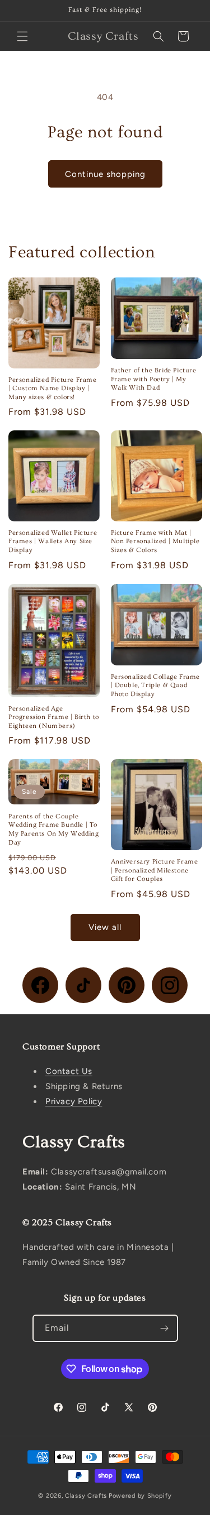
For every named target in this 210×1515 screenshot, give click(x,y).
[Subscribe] (164, 1328)
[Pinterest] (126, 985)
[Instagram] (170, 985)
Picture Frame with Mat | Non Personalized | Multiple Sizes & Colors (155, 541)
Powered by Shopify (140, 1495)
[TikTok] (83, 985)
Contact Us (68, 1071)
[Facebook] (40, 985)
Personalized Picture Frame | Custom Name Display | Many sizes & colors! (52, 388)
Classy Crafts (86, 1495)
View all (105, 927)
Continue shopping (105, 174)
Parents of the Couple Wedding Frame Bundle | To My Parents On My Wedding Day (53, 829)
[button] (22, 36)
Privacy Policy (73, 1101)
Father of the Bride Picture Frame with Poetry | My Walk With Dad (154, 379)
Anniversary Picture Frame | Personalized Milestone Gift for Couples (154, 870)
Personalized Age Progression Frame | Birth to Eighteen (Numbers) (53, 717)
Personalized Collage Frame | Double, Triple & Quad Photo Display (155, 685)
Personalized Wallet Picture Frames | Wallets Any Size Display (52, 541)
